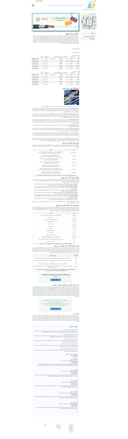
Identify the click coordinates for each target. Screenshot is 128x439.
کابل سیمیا (70, 429)
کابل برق (71, 424)
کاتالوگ (60, 5)
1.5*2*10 (77, 68)
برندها (69, 5)
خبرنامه (56, 5)
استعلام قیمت (64, 5)
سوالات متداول (50, 5)
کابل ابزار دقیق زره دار (76, 52)
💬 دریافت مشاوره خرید (56, 308)
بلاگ (54, 5)
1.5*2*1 (77, 58)
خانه (84, 5)
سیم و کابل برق (80, 5)
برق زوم (64, 135)
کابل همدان (70, 426)
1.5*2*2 (77, 61)
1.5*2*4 (77, 63)
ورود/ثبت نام (92, 1)
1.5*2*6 (77, 65)
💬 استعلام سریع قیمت (56, 279)
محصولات (58, 427)
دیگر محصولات (73, 5)
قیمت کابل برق (61, 286)
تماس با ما (58, 426)
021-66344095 (39, 1)
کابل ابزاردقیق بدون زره (76, 48)
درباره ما (58, 424)
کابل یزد (71, 432)
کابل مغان (70, 430)
